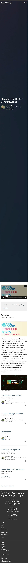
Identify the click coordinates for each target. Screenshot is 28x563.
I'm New (2, 547)
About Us (3, 544)
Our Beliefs (3, 549)
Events (2, 525)
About (2, 527)
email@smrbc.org (16, 503)
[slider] (9, 305)
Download (5, 308)
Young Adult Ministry (6, 561)
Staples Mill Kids (4, 558)
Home (2, 522)
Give (2, 536)
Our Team (3, 546)
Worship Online (4, 532)
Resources (3, 530)
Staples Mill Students (6, 560)
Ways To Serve (4, 534)
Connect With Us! (5, 550)
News (2, 524)
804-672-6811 (8, 503)
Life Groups (3, 557)
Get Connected (4, 529)
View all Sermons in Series (7, 486)
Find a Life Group (13, 519)
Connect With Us (13, 504)
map (18, 501)
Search (2, 537)
